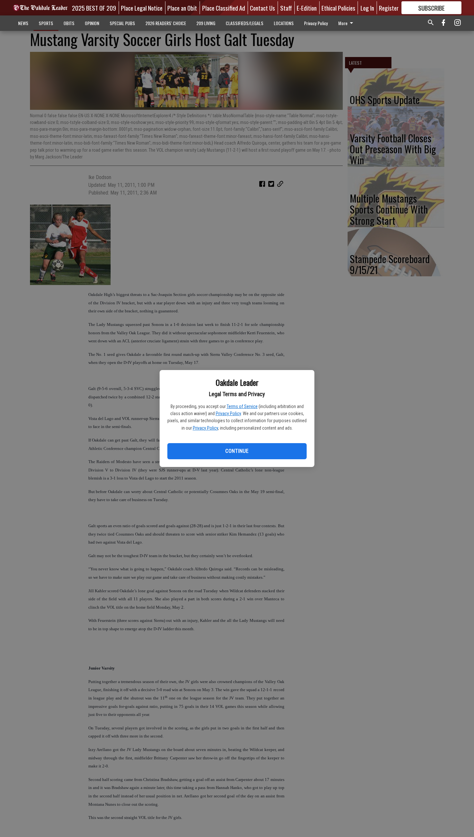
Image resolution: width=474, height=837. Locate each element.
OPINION (92, 23)
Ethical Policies (338, 8)
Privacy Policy (228, 413)
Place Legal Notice (142, 8)
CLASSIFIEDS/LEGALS (244, 23)
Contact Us (262, 8)
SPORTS (46, 23)
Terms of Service (242, 406)
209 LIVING (205, 23)
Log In (367, 8)
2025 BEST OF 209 (94, 8)
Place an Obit (182, 8)
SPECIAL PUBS (122, 23)
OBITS (69, 23)
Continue (236, 451)
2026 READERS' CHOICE (165, 23)
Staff (286, 8)
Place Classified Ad (223, 8)
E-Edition (307, 8)
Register (389, 8)
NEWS (23, 23)
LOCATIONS (284, 23)
